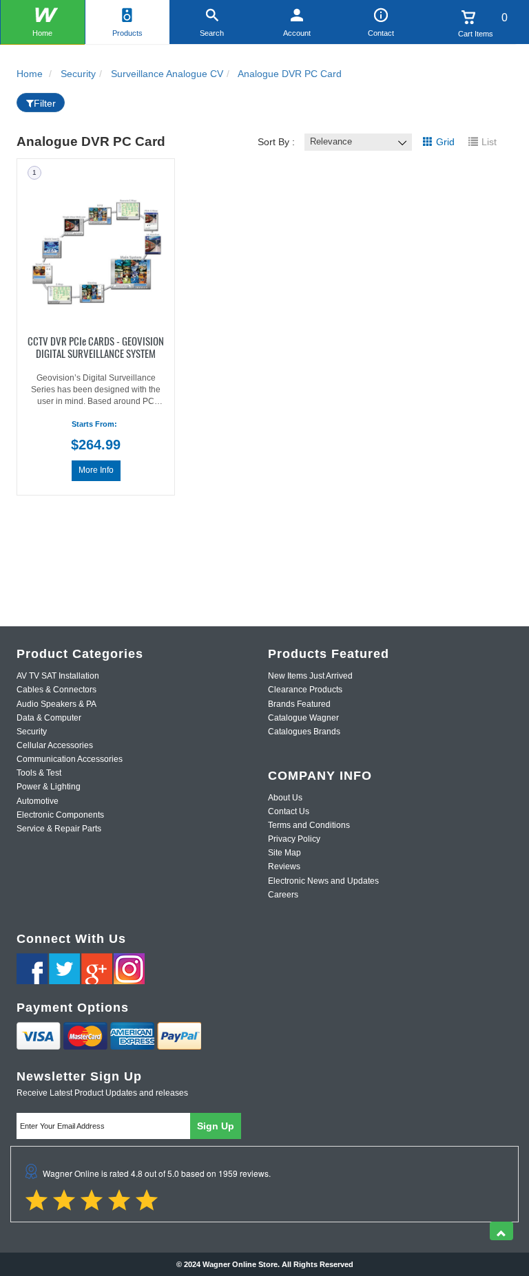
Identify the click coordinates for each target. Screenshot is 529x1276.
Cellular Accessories (55, 745)
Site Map (284, 853)
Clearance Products (305, 689)
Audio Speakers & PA (56, 704)
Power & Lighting (49, 786)
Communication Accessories (70, 759)
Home (42, 33)
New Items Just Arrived (310, 676)
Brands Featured (299, 704)
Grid (445, 141)
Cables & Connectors (56, 689)
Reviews (284, 866)
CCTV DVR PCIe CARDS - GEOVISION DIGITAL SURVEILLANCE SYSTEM (96, 346)
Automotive (38, 801)
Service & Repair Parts (59, 828)
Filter (45, 103)
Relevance (331, 141)
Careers (283, 895)
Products (127, 33)
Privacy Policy (294, 839)
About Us (285, 797)
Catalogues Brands (304, 731)
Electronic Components (60, 815)
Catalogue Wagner (303, 718)
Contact (381, 33)
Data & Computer (49, 718)
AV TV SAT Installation (58, 676)
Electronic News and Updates (323, 881)
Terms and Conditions (309, 825)
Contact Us (288, 811)
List (489, 141)
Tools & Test (39, 773)
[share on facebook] (32, 968)
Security (32, 731)
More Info (96, 470)
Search (212, 33)
